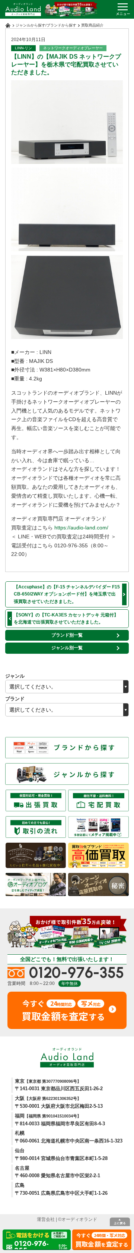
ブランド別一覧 (67, 635)
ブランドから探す (61, 25)
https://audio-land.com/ (81, 528)
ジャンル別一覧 (67, 647)
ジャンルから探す (30, 25)
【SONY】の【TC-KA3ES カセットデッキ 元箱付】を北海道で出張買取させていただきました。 (66, 618)
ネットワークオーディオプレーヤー (73, 48)
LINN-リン (23, 48)
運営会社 (46, 1219)
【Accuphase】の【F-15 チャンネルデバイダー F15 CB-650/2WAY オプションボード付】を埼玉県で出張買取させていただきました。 (67, 594)
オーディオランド (79, 1219)
